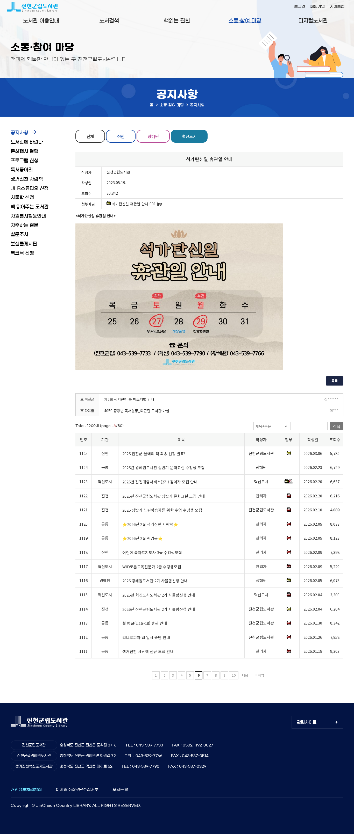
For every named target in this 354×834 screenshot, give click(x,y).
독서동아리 (22, 170)
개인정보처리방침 (26, 789)
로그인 (299, 6)
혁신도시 (189, 136)
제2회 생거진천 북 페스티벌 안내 (129, 399)
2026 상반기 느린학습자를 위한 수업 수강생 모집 (162, 510)
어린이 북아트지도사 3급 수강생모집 (152, 552)
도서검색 (109, 20)
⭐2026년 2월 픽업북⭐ (142, 538)
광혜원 (153, 136)
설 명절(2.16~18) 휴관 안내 (144, 623)
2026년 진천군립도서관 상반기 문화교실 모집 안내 (163, 496)
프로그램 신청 (24, 160)
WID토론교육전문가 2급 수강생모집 (151, 566)
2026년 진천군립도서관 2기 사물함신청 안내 (158, 609)
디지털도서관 (313, 20)
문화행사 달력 (24, 151)
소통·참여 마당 (245, 20)
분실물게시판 (24, 244)
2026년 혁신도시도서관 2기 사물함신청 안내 (158, 595)
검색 (336, 426)
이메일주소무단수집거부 (77, 789)
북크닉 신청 (22, 253)
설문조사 (19, 234)
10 (234, 675)
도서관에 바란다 (27, 142)
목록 (334, 380)
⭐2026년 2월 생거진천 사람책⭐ (150, 524)
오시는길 (120, 789)
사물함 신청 (22, 197)
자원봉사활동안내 (28, 216)
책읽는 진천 (177, 20)
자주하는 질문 (24, 225)
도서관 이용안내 (41, 20)
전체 (90, 136)
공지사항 (19, 132)
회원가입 (317, 6)
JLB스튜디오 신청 (29, 188)
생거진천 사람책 (27, 179)
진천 (120, 136)
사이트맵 (337, 6)
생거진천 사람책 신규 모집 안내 (148, 651)
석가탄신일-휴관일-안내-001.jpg (137, 203)
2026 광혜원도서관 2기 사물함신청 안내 (155, 580)
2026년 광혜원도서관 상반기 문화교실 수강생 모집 (163, 467)
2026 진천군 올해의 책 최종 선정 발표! (153, 453)
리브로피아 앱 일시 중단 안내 (146, 637)
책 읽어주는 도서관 (29, 207)
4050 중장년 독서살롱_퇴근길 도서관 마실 (136, 410)
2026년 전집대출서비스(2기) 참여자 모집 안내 (159, 481)
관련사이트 (306, 722)
